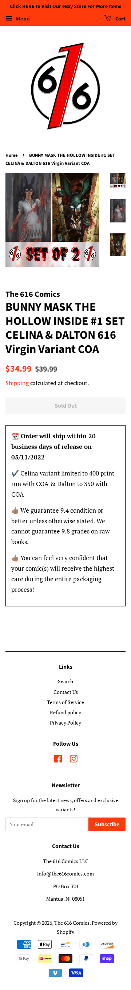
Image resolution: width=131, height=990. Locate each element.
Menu (22, 18)
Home (11, 155)
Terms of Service (65, 702)
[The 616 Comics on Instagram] (74, 760)
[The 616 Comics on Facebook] (58, 760)
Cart (120, 19)
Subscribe (107, 824)
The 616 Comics (72, 922)
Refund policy (65, 712)
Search (65, 681)
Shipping (17, 383)
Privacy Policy (65, 722)
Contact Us (65, 691)
